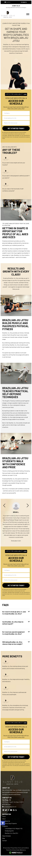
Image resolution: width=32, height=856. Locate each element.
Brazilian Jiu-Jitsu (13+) (11, 833)
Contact (4, 840)
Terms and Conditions (23, 848)
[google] (14, 810)
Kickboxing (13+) (9, 831)
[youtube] (11, 810)
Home (4, 816)
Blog (3, 838)
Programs (5, 826)
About (4, 819)
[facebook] (3, 810)
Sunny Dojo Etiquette (11, 823)
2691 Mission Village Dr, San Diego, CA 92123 (13, 802)
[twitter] (6, 810)
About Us (7, 821)
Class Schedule (6, 836)
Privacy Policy (14, 848)
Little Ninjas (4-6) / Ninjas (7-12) (13, 828)
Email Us (8, 2)
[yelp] (16, 810)
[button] (3, 823)
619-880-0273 (7, 804)
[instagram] (8, 810)
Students (24, 2)
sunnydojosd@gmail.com (10, 806)
